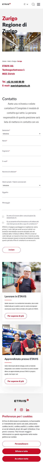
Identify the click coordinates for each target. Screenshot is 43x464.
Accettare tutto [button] (21, 458)
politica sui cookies (9, 437)
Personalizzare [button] (21, 443)
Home (4, 61)
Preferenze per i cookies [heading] (17, 416)
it (24, 4)
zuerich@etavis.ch (20, 85)
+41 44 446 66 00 (15, 81)
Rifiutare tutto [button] (21, 451)
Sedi (9, 61)
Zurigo (14, 61)
